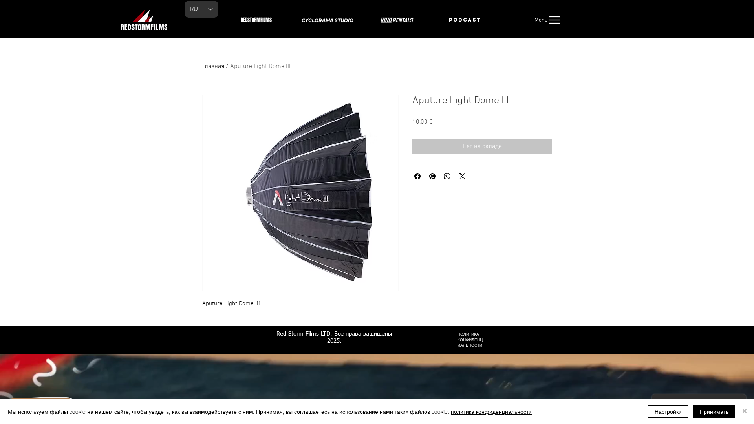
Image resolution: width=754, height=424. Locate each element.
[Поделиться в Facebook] (417, 176)
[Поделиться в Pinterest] (432, 176)
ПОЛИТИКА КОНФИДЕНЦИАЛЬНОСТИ (470, 340)
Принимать (714, 411)
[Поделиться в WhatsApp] (447, 176)
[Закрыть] (744, 411)
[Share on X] (462, 176)
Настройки (668, 411)
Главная (213, 66)
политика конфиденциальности (491, 411)
